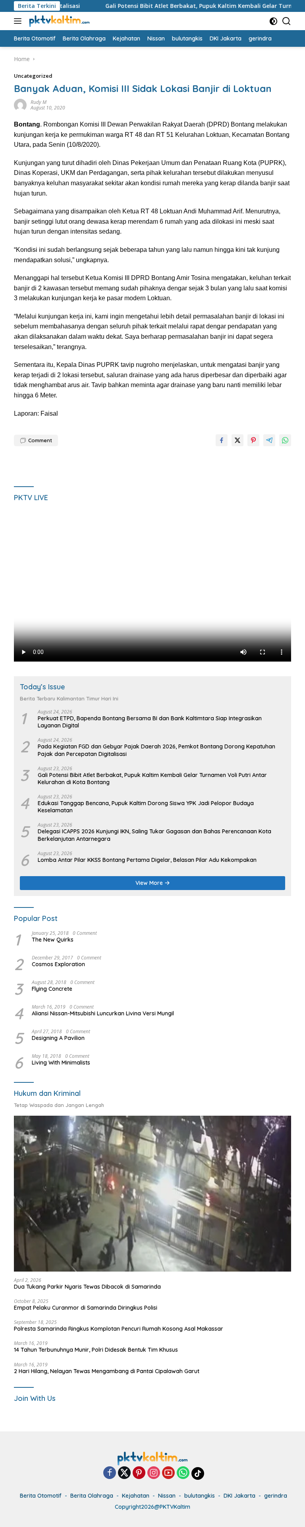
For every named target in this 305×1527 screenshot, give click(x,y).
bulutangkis (199, 1495)
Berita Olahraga (91, 1495)
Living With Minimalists (61, 1062)
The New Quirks (52, 939)
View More (149, 882)
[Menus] (19, 21)
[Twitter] (124, 1473)
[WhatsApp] (183, 1473)
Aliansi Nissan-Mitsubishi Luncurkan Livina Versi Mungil (103, 1013)
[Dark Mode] (273, 21)
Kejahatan (135, 1495)
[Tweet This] (237, 440)
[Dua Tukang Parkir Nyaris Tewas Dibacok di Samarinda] (152, 1194)
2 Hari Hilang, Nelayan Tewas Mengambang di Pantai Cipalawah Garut (106, 1371)
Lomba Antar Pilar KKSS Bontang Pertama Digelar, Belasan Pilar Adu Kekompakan (147, 859)
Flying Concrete (52, 988)
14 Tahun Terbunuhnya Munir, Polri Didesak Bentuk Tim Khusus (96, 1349)
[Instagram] (153, 1473)
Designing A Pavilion (58, 1038)
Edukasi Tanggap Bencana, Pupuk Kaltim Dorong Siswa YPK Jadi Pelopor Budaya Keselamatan (146, 807)
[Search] (286, 21)
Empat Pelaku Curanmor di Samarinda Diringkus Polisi (85, 1307)
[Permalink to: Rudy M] (20, 104)
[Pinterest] (139, 1473)
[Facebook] (109, 1473)
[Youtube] (168, 1473)
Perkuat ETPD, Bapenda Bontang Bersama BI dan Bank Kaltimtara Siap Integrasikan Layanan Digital (150, 722)
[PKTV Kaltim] (58, 21)
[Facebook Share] (222, 440)
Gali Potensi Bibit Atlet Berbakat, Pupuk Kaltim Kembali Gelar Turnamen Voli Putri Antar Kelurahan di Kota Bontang (152, 778)
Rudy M (38, 102)
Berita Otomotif (41, 1495)
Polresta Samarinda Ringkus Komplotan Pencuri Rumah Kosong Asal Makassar (118, 1328)
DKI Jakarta (239, 1495)
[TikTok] (197, 1473)
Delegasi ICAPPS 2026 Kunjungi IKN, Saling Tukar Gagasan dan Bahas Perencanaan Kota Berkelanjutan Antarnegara (154, 835)
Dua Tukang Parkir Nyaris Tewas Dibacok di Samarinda (87, 1286)
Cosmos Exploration (58, 964)
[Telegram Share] (269, 440)
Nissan (167, 1495)
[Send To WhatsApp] (285, 440)
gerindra (275, 1495)
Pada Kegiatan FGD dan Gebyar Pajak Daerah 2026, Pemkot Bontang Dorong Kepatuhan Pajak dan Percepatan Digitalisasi (156, 750)
